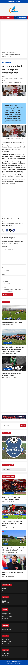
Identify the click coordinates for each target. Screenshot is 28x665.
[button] (2, 17)
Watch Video (22, 17)
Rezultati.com (5, 602)
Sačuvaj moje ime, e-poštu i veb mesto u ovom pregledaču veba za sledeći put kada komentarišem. (14, 289)
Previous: (12, 217)
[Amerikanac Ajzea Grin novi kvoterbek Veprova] (14, 363)
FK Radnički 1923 (6, 613)
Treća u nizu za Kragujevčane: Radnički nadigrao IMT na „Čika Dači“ (12, 523)
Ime (3, 268)
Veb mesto (5, 281)
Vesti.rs (4, 600)
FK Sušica (4, 615)
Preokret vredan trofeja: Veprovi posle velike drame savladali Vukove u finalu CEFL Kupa (13, 349)
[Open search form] (12, 17)
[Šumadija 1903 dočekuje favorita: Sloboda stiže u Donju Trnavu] (14, 538)
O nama (4, 590)
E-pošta (4, 274)
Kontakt (4, 588)
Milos (3, 76)
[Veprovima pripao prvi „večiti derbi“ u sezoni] (14, 312)
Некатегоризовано (8, 492)
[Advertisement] (14, 37)
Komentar (5, 246)
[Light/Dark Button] (8, 17)
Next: (12, 223)
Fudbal (5, 517)
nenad (3, 501)
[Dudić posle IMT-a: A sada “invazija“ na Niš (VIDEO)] (14, 487)
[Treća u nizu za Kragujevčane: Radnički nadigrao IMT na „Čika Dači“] (14, 511)
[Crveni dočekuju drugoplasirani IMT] (14, 562)
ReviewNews (10, 663)
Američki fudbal (6, 62)
